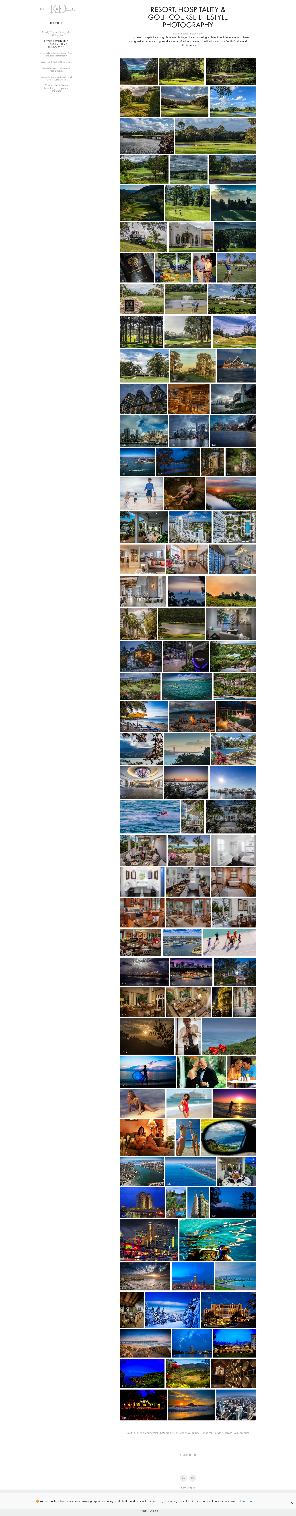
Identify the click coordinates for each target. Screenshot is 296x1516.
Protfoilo (56, 23)
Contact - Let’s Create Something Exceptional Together (56, 88)
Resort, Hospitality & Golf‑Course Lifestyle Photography (56, 44)
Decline (154, 1510)
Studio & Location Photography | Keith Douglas (56, 69)
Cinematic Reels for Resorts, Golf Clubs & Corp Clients (56, 78)
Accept (143, 1510)
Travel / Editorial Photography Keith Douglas (56, 33)
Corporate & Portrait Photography (56, 61)
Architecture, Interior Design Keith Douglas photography (56, 54)
